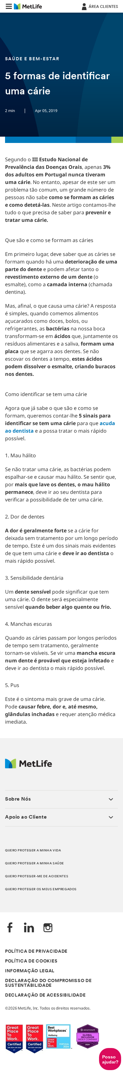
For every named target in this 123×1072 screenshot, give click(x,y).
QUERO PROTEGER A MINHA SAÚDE (34, 863)
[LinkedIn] (29, 928)
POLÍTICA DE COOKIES (31, 961)
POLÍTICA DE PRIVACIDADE (36, 951)
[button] (9, 6)
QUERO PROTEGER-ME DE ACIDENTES (36, 876)
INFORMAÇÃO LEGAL (30, 971)
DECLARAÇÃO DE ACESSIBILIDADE (45, 995)
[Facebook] (10, 928)
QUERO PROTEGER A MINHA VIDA (33, 850)
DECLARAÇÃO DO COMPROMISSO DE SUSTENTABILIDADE (48, 983)
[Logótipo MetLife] (28, 767)
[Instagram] (48, 928)
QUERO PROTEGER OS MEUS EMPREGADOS (41, 889)
